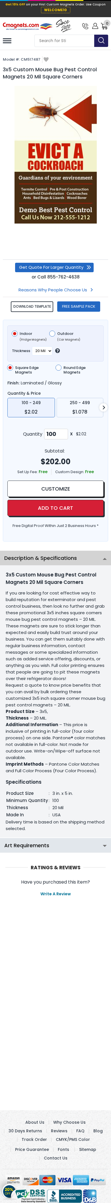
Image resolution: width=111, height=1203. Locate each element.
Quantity (32, 434)
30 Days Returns (25, 1131)
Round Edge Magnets (74, 370)
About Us (34, 1122)
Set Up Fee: (28, 472)
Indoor (33, 336)
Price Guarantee (32, 1149)
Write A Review (55, 894)
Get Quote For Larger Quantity (51, 267)
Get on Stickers (9, 1189)
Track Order (34, 1139)
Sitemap (87, 1149)
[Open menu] (7, 41)
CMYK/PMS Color (73, 1139)
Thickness (21, 350)
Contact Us (55, 1158)
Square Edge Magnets (27, 370)
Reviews (59, 1131)
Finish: (13, 383)
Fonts (63, 1149)
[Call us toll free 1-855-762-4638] (85, 25)
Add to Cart (55, 507)
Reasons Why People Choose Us (52, 290)
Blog (98, 1131)
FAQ (80, 1131)
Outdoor (68, 336)
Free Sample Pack (78, 306)
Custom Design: (70, 472)
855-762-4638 (63, 277)
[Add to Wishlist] (46, 60)
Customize (55, 488)
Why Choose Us (69, 1122)
